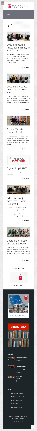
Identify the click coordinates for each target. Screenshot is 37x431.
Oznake (19, 24)
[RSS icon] (22, 422)
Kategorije (11, 24)
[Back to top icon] (33, 427)
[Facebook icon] (14, 422)
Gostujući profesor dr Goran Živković (17, 242)
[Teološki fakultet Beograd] (18, 6)
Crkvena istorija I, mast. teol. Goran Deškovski (16, 200)
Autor (11, 26)
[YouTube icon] (18, 422)
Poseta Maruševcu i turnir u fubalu (18, 131)
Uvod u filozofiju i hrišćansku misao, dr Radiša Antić (18, 47)
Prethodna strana (19, 268)
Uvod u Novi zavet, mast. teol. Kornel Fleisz (17, 89)
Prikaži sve (26, 26)
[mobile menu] (2, 3)
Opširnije (26, 67)
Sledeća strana (17, 285)
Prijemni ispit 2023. (17, 168)
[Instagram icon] (20, 422)
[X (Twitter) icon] (16, 422)
